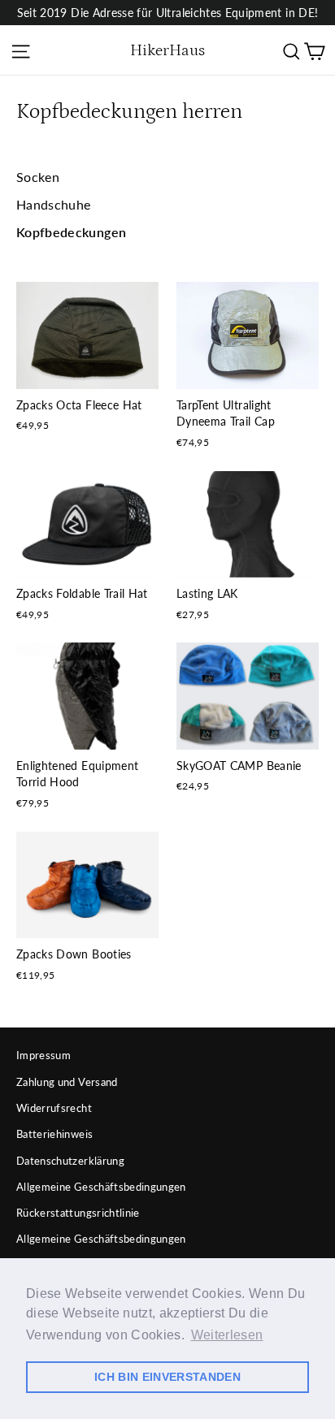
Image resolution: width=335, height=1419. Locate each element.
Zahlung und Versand (67, 1081)
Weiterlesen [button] (227, 1335)
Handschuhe (53, 204)
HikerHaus (167, 50)
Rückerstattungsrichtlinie (78, 1212)
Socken (37, 176)
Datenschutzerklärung (70, 1160)
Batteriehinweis (54, 1133)
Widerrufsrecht (54, 1107)
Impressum (43, 1055)
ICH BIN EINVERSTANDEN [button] (167, 1376)
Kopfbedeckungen (71, 232)
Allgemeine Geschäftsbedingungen (101, 1186)
